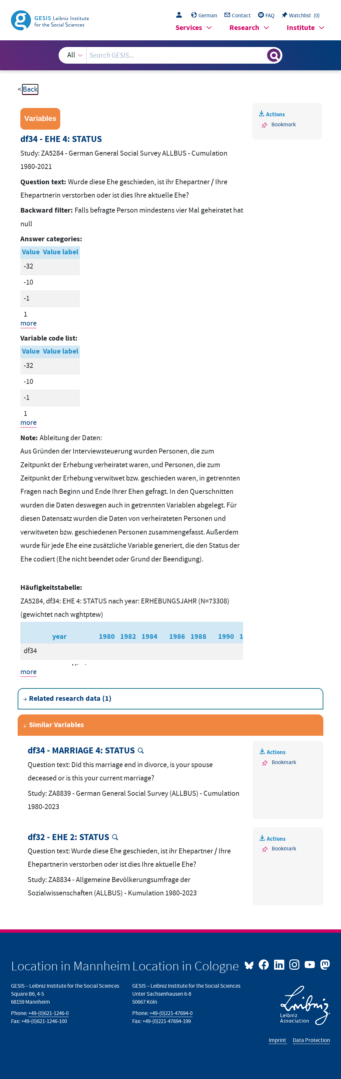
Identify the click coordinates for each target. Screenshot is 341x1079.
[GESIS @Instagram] (295, 964)
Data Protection (311, 1040)
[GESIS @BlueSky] (251, 964)
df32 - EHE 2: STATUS (68, 837)
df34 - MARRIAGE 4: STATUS (81, 751)
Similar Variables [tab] (56, 725)
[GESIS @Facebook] (264, 964)
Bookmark (283, 124)
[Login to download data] (180, 15)
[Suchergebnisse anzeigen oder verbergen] (273, 55)
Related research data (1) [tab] (70, 698)
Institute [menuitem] (301, 28)
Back (30, 89)
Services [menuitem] (188, 28)
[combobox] (170, 55)
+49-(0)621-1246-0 (48, 1013)
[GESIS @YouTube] (310, 964)
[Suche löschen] (261, 55)
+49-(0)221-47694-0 (171, 1013)
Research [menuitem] (244, 28)
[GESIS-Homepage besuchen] (50, 20)
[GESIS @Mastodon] (324, 964)
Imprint (278, 1040)
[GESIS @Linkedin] (279, 964)
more (28, 323)
